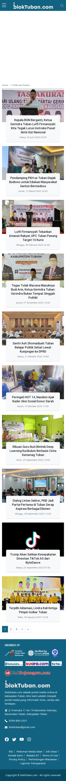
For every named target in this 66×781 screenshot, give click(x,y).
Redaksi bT (32, 755)
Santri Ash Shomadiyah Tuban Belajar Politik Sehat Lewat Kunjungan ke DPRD (33, 347)
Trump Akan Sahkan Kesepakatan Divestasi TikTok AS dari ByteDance (33, 558)
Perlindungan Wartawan (43, 759)
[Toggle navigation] (62, 5)
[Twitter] (14, 739)
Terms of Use (50, 755)
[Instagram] (29, 739)
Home (5, 85)
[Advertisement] (33, 46)
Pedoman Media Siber (29, 751)
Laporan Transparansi (33, 763)
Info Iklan (51, 751)
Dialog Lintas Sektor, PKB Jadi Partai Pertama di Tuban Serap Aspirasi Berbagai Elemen (33, 504)
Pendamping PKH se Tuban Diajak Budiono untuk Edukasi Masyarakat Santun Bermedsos (33, 182)
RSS (11, 751)
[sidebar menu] (4, 5)
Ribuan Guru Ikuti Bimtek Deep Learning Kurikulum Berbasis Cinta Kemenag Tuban (33, 451)
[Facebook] (7, 739)
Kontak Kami (15, 755)
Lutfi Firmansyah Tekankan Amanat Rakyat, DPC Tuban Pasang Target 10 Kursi (33, 236)
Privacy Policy (17, 759)
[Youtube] (22, 739)
